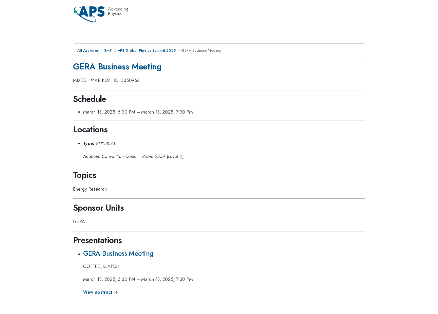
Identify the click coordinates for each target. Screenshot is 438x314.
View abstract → (100, 292)
